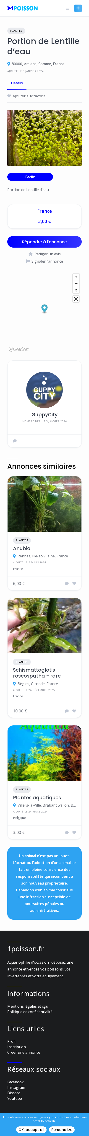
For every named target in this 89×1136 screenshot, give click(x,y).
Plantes (16, 30)
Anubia (22, 548)
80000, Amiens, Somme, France (38, 63)
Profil (11, 1041)
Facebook (15, 1081)
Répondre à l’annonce (44, 242)
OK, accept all (31, 1129)
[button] (45, 309)
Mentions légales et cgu (27, 1006)
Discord (13, 1092)
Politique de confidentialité (29, 1011)
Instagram (16, 1087)
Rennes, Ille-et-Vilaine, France (43, 556)
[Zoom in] (76, 277)
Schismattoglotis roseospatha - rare (37, 673)
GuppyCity (44, 414)
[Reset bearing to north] (76, 290)
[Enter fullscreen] (76, 299)
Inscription (16, 1046)
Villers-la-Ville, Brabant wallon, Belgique (47, 805)
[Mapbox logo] (19, 349)
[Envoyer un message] (15, 441)
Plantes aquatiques (37, 798)
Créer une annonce (23, 1052)
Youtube (14, 1098)
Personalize (61, 1129)
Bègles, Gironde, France (38, 683)
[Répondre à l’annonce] (67, 583)
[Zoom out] (76, 283)
